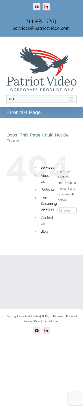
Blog (44, 231)
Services (47, 167)
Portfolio (47, 190)
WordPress (34, 321)
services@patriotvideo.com (41, 27)
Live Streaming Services (49, 203)
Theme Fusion (50, 321)
